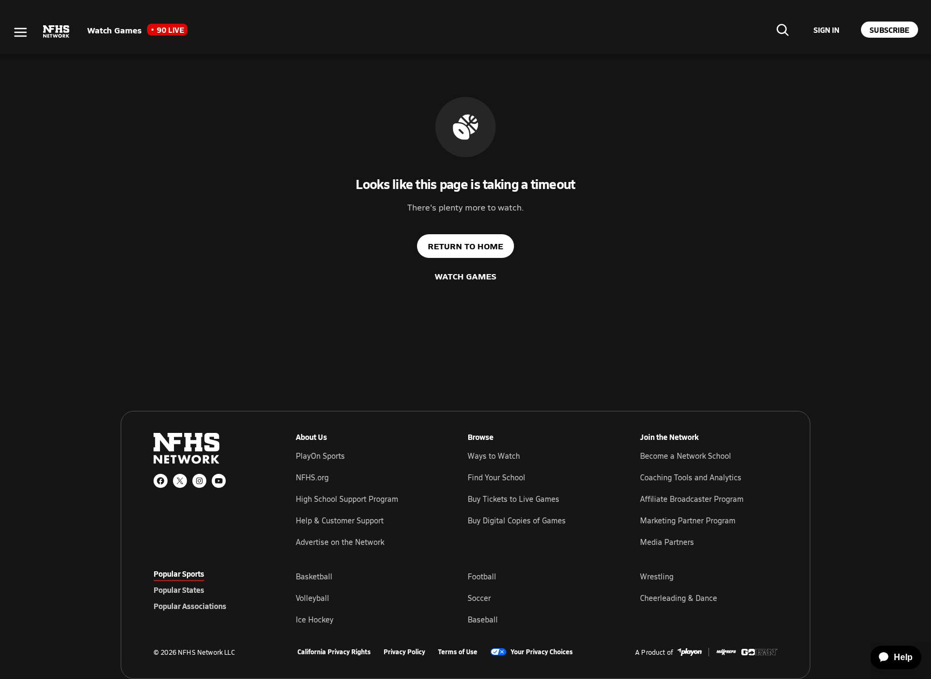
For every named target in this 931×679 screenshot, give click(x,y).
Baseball (483, 619)
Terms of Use (457, 652)
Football (482, 576)
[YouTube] (219, 481)
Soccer (479, 598)
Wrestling (656, 576)
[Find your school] (782, 29)
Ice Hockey (315, 619)
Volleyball (312, 598)
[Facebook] (161, 481)
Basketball (314, 576)
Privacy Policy (404, 652)
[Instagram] (199, 481)
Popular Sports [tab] (179, 573)
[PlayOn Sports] (689, 652)
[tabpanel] (536, 598)
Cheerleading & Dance (678, 598)
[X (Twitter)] (180, 481)
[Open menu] (20, 32)
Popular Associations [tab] (190, 606)
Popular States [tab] (179, 589)
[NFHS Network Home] (56, 31)
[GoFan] (759, 652)
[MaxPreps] (726, 652)
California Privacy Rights (334, 652)
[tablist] (207, 590)
